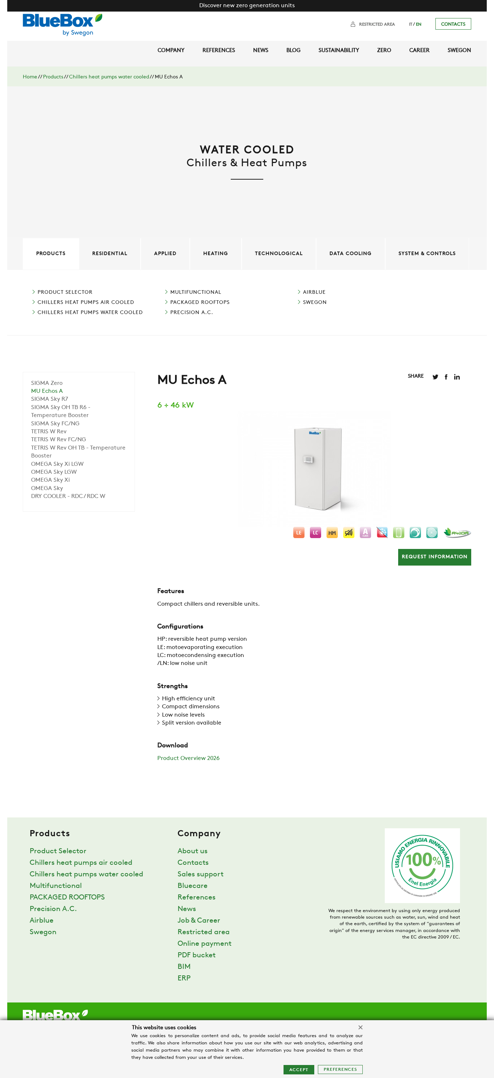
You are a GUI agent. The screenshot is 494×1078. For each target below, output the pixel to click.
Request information (435, 557)
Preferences (340, 1070)
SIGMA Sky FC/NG (55, 424)
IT (410, 24)
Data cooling (350, 254)
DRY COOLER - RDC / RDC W (68, 496)
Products (53, 77)
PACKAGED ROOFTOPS (200, 302)
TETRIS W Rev (49, 432)
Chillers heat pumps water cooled (109, 77)
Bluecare (193, 886)
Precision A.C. (191, 312)
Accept (298, 1070)
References (219, 50)
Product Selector (65, 292)
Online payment (204, 944)
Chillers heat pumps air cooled (86, 302)
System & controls (427, 254)
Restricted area (377, 24)
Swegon (459, 50)
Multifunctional (195, 292)
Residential (109, 254)
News (260, 50)
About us (193, 851)
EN (418, 24)
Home (30, 77)
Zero (384, 50)
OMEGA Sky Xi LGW (57, 464)
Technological (279, 254)
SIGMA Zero (47, 383)
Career (419, 50)
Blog (293, 50)
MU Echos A (47, 391)
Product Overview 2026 (188, 758)
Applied (165, 254)
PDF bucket (197, 955)
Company (171, 50)
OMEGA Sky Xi (50, 480)
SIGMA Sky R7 (49, 399)
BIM (184, 967)
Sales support (200, 874)
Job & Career (199, 920)
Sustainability (339, 50)
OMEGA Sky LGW (54, 472)
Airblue (314, 292)
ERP (184, 978)
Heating (215, 254)
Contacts (453, 24)
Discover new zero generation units (247, 6)
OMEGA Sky (47, 488)
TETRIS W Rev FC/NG (58, 440)
